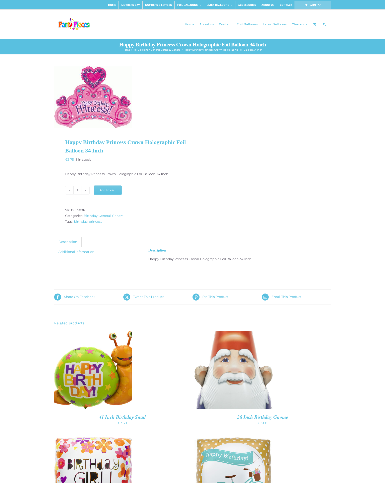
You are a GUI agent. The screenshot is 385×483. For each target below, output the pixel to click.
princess (95, 221)
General (118, 216)
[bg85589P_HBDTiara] (120, 97)
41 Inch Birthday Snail (122, 416)
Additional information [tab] (76, 252)
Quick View (107, 370)
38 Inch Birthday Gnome (262, 416)
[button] (324, 24)
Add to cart (108, 190)
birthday (80, 221)
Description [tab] (68, 242)
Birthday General (97, 216)
